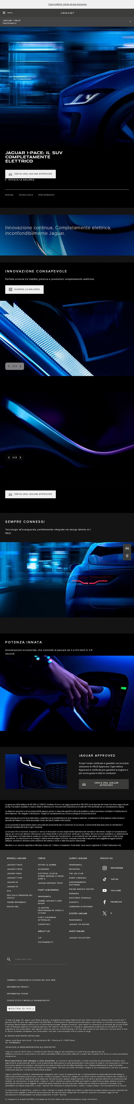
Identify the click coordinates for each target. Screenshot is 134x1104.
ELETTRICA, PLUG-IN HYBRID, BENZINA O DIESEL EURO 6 (51, 876)
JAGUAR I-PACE (14, 874)
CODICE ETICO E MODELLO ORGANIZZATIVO (28, 1001)
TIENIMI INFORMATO (16, 902)
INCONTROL (74, 869)
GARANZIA (74, 894)
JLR (39, 938)
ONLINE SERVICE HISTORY (81, 889)
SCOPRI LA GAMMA (47, 865)
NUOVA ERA (12, 907)
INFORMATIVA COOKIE (17, 994)
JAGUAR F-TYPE (14, 878)
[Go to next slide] (20, 366)
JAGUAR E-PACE (15, 869)
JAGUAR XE (12, 882)
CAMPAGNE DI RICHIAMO (81, 907)
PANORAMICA (44, 897)
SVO (9, 891)
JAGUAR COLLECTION (79, 938)
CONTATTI (74, 902)
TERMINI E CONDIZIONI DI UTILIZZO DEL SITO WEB (31, 980)
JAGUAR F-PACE (15, 865)
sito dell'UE (112, 1027)
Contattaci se (19, 1031)
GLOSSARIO (43, 869)
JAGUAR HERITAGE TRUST (50, 883)
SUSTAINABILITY (45, 942)
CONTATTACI (44, 924)
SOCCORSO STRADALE (80, 898)
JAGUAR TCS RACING (79, 924)
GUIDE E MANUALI (77, 878)
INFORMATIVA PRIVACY (18, 987)
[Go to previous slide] (9, 366)
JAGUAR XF (12, 887)
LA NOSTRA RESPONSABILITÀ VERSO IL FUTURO (51, 910)
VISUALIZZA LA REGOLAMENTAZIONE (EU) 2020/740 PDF (30, 1047)
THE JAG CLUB (76, 874)
